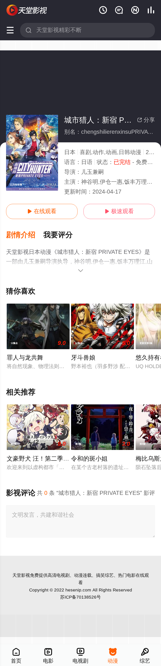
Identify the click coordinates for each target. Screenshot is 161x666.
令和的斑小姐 (89, 458)
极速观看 (119, 211)
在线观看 (41, 211)
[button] (24, 235)
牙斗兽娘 (83, 357)
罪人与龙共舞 (25, 357)
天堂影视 (21, 575)
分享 (146, 120)
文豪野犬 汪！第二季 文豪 (42, 458)
